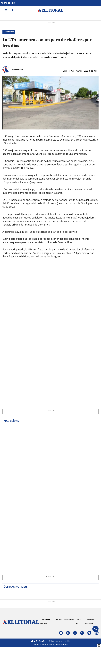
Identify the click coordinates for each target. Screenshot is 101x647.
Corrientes (9, 31)
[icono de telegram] (89, 633)
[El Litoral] (50, 10)
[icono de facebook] (75, 633)
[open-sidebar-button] (5, 10)
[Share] (95, 629)
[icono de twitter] (68, 633)
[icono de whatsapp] (82, 633)
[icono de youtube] (61, 633)
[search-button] (11, 10)
